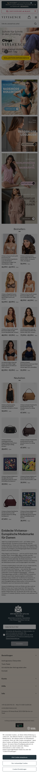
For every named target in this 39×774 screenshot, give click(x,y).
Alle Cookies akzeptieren (19, 757)
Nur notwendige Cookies (20, 763)
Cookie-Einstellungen (19, 769)
